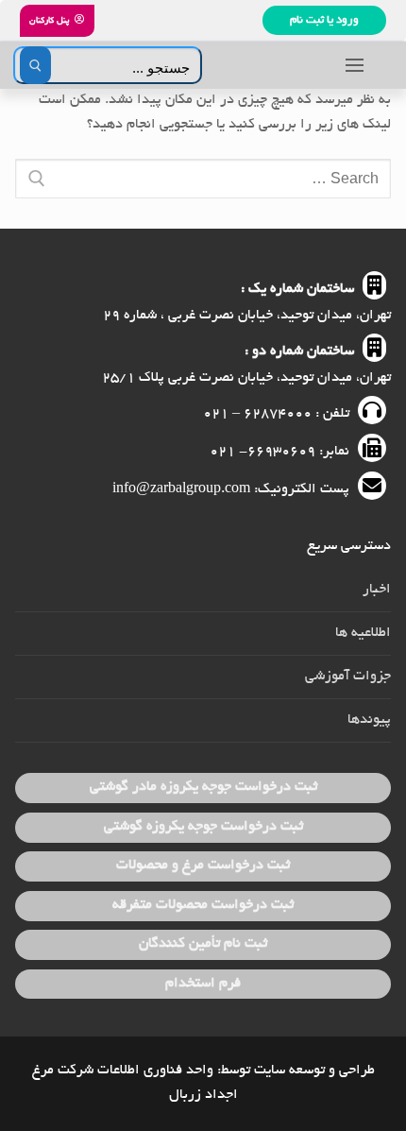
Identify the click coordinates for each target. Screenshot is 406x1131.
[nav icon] (354, 65)
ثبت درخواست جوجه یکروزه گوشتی (203, 826)
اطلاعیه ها (363, 633)
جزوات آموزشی (348, 676)
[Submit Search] (35, 65)
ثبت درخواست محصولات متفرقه (203, 905)
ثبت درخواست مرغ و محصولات (203, 865)
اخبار (377, 589)
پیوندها (369, 720)
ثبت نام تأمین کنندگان (203, 943)
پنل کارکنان (50, 21)
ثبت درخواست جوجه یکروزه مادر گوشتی (203, 787)
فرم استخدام (203, 983)
